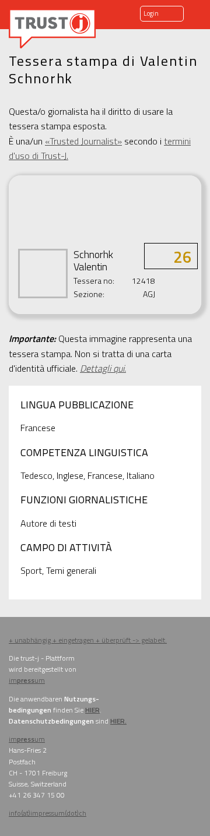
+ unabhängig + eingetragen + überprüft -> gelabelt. (88, 639)
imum (27, 680)
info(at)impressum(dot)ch (47, 813)
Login (151, 13)
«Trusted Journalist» (83, 141)
